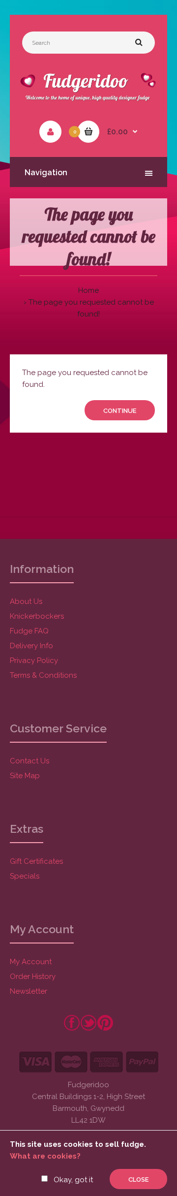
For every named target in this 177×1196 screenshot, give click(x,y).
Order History (33, 976)
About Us (26, 601)
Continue (119, 410)
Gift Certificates (36, 861)
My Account (31, 961)
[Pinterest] (105, 1028)
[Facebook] (71, 1028)
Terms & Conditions (43, 675)
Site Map (25, 775)
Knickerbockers (37, 616)
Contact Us (29, 760)
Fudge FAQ (29, 631)
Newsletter (28, 991)
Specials (24, 876)
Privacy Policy (34, 660)
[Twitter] (88, 1028)
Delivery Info (31, 645)
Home (88, 290)
